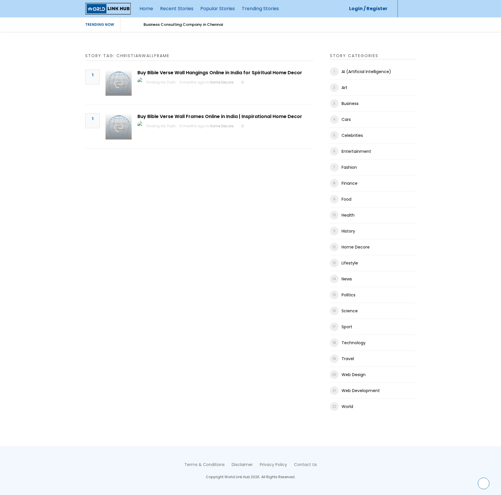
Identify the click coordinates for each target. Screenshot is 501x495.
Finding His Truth (161, 82)
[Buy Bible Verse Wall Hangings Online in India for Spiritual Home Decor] (119, 83)
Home (146, 8)
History (348, 231)
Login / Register (368, 8)
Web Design (354, 375)
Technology (354, 343)
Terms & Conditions (204, 465)
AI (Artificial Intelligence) (366, 72)
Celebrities (352, 135)
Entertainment (356, 151)
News (347, 279)
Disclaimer (242, 465)
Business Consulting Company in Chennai (183, 24)
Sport (347, 327)
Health (348, 215)
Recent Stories (176, 8)
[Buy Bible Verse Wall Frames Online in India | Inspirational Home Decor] (119, 126)
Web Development (361, 391)
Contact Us (305, 465)
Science (350, 311)
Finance (349, 183)
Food (346, 199)
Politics (348, 295)
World (347, 406)
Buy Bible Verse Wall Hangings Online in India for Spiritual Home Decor (219, 72)
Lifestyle (350, 263)
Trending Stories (260, 8)
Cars (346, 119)
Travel (348, 359)
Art (344, 87)
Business (350, 103)
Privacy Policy (273, 465)
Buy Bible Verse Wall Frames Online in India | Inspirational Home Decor (219, 116)
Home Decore (221, 82)
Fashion (349, 167)
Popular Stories (217, 8)
